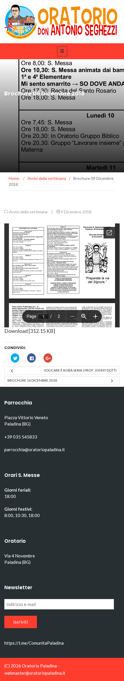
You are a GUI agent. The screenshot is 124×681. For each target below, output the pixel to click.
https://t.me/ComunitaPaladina (34, 642)
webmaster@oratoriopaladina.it (34, 673)
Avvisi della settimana (28, 211)
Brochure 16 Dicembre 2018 (32, 380)
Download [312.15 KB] (29, 331)
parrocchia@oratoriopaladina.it (34, 449)
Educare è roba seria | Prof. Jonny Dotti (80, 370)
